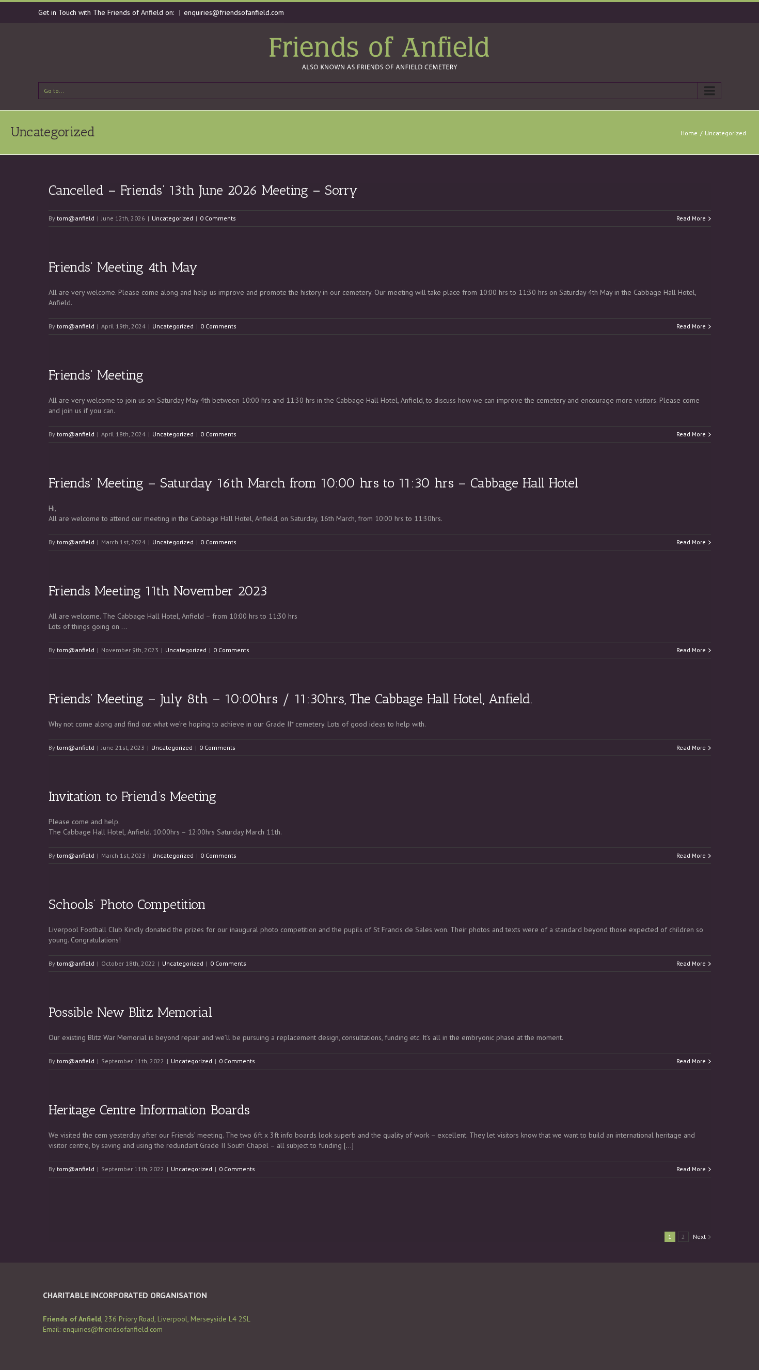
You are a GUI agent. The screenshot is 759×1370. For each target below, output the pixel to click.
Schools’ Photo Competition (127, 904)
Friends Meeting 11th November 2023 (158, 591)
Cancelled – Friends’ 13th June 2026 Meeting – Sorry (203, 190)
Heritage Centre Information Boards (149, 1110)
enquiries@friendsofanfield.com (234, 12)
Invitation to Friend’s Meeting (132, 797)
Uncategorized (725, 133)
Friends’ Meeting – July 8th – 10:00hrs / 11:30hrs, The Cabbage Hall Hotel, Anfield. (290, 699)
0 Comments (218, 218)
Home (689, 133)
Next (699, 1236)
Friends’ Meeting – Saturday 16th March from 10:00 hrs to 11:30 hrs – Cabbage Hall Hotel (313, 483)
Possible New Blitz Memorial (130, 1012)
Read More (691, 218)
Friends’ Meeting (96, 375)
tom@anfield (75, 218)
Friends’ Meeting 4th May (123, 267)
